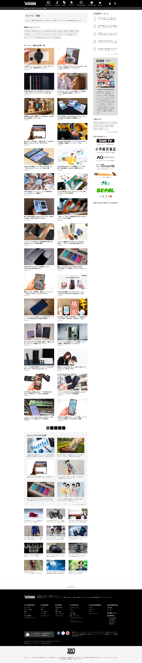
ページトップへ (71, 587)
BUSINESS (45, 605)
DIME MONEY (58, 607)
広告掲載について (108, 634)
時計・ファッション (75, 615)
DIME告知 (109, 607)
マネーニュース (59, 615)
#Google (34, 31)
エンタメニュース (93, 613)
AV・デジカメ (27, 607)
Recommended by (77, 504)
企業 (42, 609)
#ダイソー (62, 34)
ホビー (90, 611)
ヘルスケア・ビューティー (76, 617)
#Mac (66, 31)
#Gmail (48, 31)
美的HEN (111, 623)
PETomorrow (112, 621)
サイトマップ (83, 632)
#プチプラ (39, 34)
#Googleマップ (72, 34)
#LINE (54, 31)
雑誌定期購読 (82, 634)
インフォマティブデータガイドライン (96, 632)
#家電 (71, 31)
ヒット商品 (43, 611)
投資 (56, 609)
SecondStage (112, 617)
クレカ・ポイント (59, 613)
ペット (71, 619)
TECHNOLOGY (30, 605)
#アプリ (55, 34)
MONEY (59, 605)
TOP (25, 8)
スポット (91, 607)
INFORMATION (113, 605)
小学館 (76, 634)
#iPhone (27, 31)
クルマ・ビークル (74, 607)
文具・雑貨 (72, 613)
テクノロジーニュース (29, 617)
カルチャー (91, 609)
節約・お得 (58, 611)
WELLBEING (112, 619)
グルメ (71, 609)
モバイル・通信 (28, 609)
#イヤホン (47, 34)
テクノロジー (32, 8)
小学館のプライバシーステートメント (95, 634)
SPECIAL (111, 615)
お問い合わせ (109, 632)
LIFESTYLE (75, 605)
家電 (25, 611)
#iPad (77, 31)
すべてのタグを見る (111, 132)
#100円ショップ (29, 34)
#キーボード (49, 37)
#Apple (60, 31)
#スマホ (41, 31)
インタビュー (44, 613)
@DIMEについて (75, 632)
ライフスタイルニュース (76, 621)
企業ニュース (113, 613)
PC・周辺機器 (27, 615)
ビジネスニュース (45, 615)
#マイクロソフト (30, 37)
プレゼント (110, 609)
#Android (57, 37)
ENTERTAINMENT (96, 605)
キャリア (43, 607)
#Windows (40, 37)
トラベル (72, 611)
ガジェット (27, 613)
